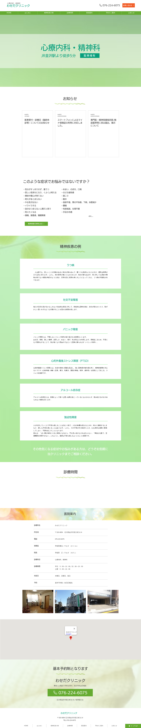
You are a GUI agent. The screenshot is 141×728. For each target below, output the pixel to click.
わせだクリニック (18, 5)
